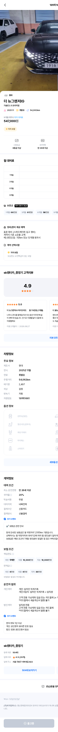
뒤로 (5, 5)
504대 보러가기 (29, 670)
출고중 (30, 723)
